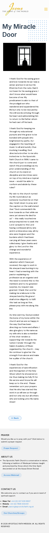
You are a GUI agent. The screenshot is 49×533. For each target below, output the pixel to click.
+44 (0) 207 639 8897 (20, 501)
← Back (15, 418)
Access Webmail (11, 475)
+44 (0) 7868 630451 (19, 504)
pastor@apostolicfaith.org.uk (21, 506)
